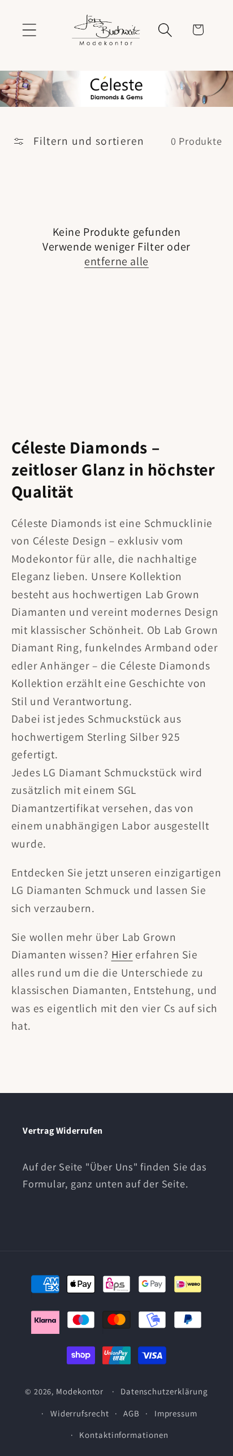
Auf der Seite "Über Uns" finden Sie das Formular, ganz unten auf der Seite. (114, 1175)
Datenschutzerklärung (164, 1391)
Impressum (175, 1413)
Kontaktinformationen (123, 1434)
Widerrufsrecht (79, 1413)
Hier (122, 954)
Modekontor (79, 1391)
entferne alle (116, 261)
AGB (131, 1413)
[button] (29, 30)
